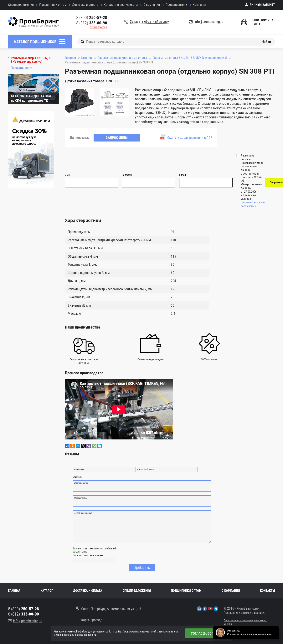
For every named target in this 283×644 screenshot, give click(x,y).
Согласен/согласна (207, 633)
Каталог (86, 58)
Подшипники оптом (53, 5)
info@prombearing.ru (209, 22)
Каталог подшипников (35, 41)
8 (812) (91, 23)
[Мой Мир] (78, 446)
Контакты (199, 5)
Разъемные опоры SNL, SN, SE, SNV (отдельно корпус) (32, 59)
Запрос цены (117, 138)
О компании (151, 5)
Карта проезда (91, 620)
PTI (173, 232)
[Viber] (88, 446)
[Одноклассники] (72, 446)
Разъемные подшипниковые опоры (122, 58)
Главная (70, 58)
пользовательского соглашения (253, 204)
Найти (266, 41)
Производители (176, 5)
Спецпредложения (21, 5)
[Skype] (99, 446)
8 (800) (91, 17)
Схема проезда (98, 27)
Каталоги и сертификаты (121, 5)
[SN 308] (79, 103)
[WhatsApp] (94, 446)
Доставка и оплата (85, 5)
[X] (83, 446)
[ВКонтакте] (67, 446)
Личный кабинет (262, 5)
